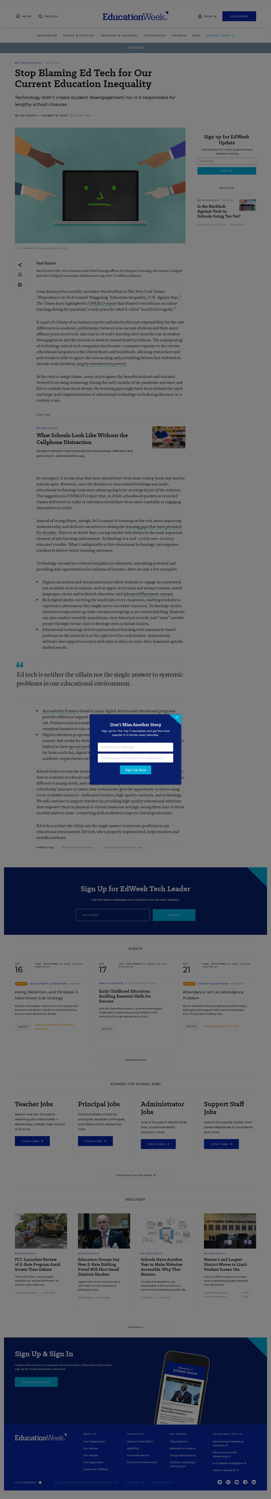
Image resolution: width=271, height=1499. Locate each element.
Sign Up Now (135, 770)
